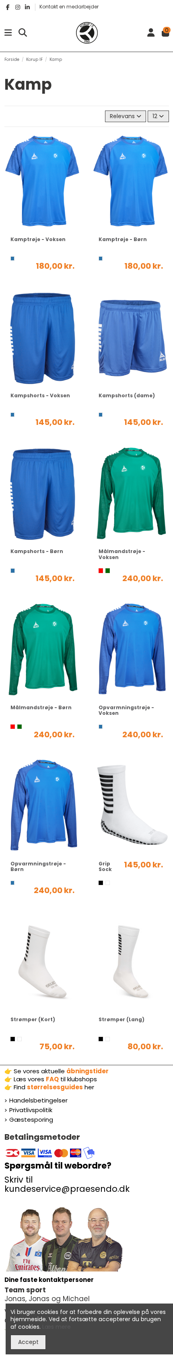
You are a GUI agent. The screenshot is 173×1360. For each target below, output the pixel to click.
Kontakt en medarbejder (69, 6)
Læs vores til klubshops (55, 1079)
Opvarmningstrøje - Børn (38, 866)
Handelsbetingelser (38, 1100)
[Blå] (12, 258)
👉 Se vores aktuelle (56, 1071)
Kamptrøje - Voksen (38, 239)
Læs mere (56, 1327)
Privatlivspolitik (30, 1110)
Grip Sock (105, 866)
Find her (54, 1087)
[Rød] (101, 570)
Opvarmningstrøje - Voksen (126, 710)
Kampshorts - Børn (36, 551)
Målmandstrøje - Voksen (122, 554)
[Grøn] (107, 570)
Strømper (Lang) (121, 1019)
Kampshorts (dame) (127, 395)
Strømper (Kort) (32, 1019)
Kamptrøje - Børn (123, 239)
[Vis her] (42, 227)
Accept (28, 1342)
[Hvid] (107, 883)
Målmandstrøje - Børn (41, 707)
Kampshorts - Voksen (40, 395)
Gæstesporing (31, 1119)
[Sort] (101, 883)
